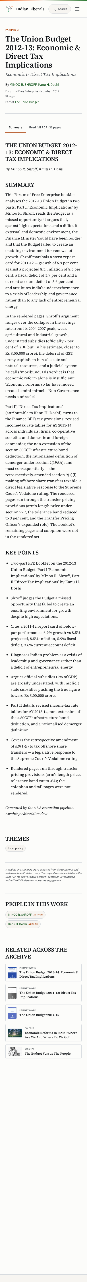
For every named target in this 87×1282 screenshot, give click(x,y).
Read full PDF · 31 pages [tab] (45, 127)
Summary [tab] (15, 127)
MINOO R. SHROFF (23, 84)
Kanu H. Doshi (48, 84)
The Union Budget (27, 102)
